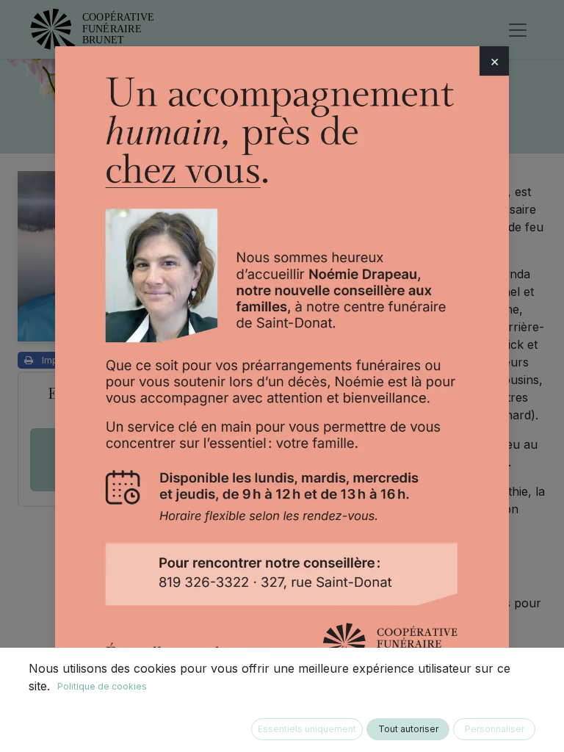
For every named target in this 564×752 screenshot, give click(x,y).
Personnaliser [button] (494, 728)
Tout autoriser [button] (408, 728)
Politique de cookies (102, 686)
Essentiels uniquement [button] (307, 728)
